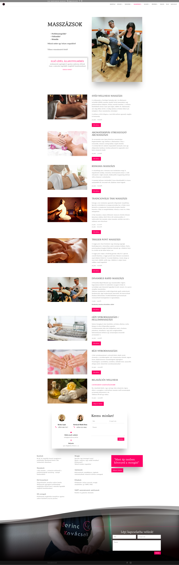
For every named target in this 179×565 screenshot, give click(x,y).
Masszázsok (40, 468)
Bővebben (96, 125)
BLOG (167, 4)
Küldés (121, 439)
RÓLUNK (119, 4)
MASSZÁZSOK (137, 4)
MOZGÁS (146, 4)
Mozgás (77, 456)
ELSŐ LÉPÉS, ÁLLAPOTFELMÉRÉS (67, 61)
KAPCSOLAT (174, 4)
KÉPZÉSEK (154, 4)
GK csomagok (41, 494)
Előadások (78, 480)
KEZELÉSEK (127, 4)
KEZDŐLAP (112, 4)
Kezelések (40, 456)
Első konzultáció (42, 480)
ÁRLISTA (162, 4)
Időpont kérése (97, 404)
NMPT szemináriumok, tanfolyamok (87, 490)
